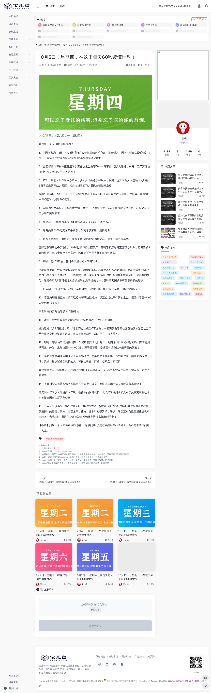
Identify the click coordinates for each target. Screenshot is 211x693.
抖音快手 (169, 257)
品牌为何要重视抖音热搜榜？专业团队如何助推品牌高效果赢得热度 (191, 217)
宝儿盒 (93, 65)
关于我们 (152, 656)
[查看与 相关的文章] (40, 135)
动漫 (198, 294)
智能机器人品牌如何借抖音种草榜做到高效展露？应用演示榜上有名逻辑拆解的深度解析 (191, 230)
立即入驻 (201, 19)
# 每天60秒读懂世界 (54, 439)
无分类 (199, 267)
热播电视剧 (169, 294)
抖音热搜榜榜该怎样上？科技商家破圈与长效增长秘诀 (191, 190)
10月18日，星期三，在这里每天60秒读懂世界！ (135, 532)
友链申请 (113, 656)
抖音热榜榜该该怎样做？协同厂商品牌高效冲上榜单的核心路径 (191, 176)
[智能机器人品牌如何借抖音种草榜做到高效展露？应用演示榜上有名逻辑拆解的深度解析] (168, 232)
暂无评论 (46, 589)
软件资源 (198, 283)
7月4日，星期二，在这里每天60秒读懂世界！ (95, 532)
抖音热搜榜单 (170, 273)
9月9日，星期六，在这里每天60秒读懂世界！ (52, 577)
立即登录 (95, 610)
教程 (166, 283)
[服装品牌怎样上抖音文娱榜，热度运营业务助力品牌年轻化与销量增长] (168, 205)
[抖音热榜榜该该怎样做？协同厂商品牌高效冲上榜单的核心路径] (168, 178)
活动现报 (196, 257)
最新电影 (185, 294)
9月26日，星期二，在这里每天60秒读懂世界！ (52, 532)
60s (184, 267)
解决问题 (181, 283)
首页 (40, 45)
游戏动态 (197, 262)
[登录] (199, 6)
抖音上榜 (185, 278)
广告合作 (139, 656)
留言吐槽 (126, 656)
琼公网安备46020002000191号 (121, 681)
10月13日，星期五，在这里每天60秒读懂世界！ (135, 577)
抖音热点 (198, 273)
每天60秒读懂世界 (52, 45)
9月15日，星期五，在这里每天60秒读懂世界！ (95, 577)
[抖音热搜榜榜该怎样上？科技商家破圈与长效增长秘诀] (168, 192)
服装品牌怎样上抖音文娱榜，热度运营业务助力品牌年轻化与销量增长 (191, 203)
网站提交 (100, 656)
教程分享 (168, 267)
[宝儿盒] (53, 659)
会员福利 (168, 288)
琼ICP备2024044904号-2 (90, 681)
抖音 (200, 278)
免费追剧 (198, 288)
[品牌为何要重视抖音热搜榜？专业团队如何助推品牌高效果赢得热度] (168, 219)
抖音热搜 (168, 278)
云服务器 (169, 262)
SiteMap (143, 681)
